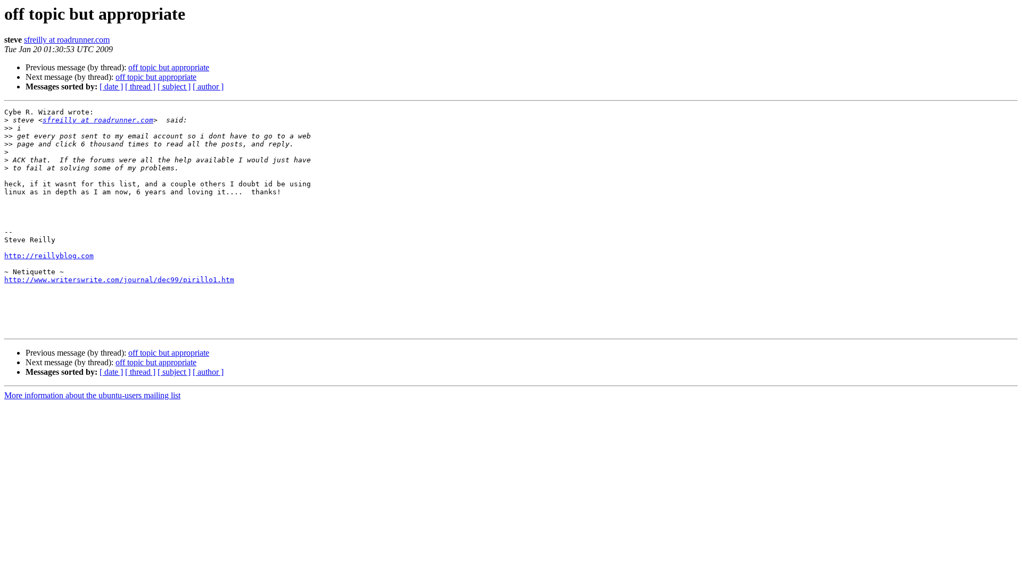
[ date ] (111, 86)
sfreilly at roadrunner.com (67, 39)
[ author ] (208, 86)
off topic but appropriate (168, 67)
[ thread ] (140, 86)
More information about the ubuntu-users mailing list (92, 395)
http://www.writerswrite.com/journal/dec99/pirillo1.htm (119, 280)
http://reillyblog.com (49, 256)
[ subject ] (174, 86)
